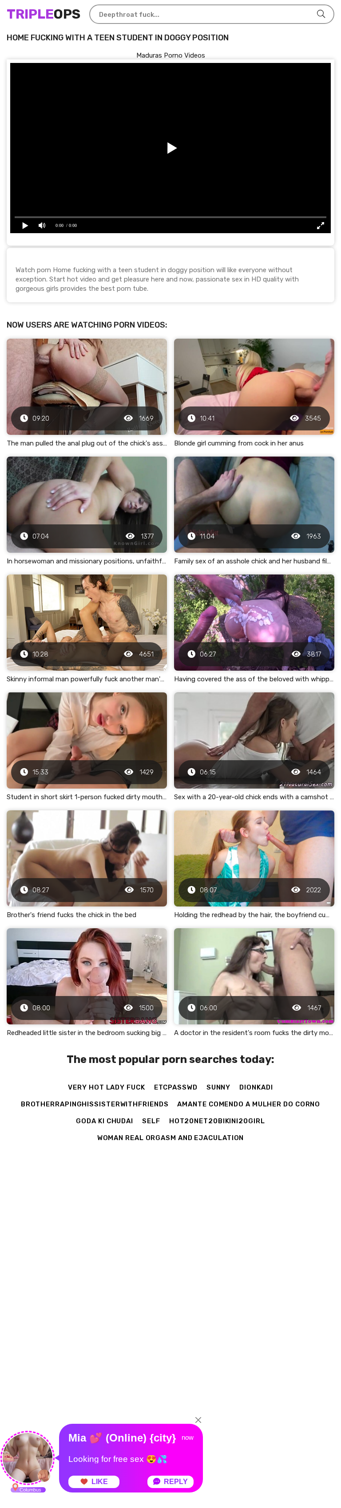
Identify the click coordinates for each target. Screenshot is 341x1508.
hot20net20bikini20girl (217, 1121)
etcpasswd (176, 1087)
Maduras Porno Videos (170, 55)
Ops (43, 14)
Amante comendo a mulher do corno (248, 1104)
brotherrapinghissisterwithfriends (95, 1104)
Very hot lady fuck (106, 1087)
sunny (218, 1087)
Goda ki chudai (104, 1121)
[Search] (321, 14)
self (151, 1121)
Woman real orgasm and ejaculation (170, 1138)
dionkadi (256, 1087)
